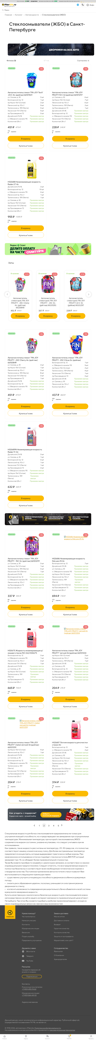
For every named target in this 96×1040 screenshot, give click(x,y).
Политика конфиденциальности (48, 1028)
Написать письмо (29, 920)
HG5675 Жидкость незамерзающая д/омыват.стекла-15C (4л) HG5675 (25, 651)
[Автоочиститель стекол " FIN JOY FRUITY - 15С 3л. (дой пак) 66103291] (26, 546)
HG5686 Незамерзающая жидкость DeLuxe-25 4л (68, 559)
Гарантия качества (61, 928)
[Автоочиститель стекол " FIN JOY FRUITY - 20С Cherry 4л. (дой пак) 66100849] (26, 345)
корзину (25, 139)
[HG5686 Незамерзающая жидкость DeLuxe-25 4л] (70, 546)
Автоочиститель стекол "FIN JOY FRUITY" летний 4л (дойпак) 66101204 (69, 651)
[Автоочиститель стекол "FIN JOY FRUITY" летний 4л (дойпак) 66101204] (70, 638)
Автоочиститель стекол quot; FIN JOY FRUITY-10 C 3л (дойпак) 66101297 (76, 301)
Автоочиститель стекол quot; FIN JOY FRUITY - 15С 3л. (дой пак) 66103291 (48, 301)
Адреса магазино (30, 1002)
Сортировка (82, 61)
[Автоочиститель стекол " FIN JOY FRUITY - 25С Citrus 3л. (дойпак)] (70, 345)
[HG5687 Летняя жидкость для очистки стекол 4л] (70, 729)
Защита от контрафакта (63, 936)
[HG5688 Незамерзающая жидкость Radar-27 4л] (26, 169)
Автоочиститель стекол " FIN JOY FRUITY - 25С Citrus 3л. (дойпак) (67, 358)
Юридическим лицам (30, 928)
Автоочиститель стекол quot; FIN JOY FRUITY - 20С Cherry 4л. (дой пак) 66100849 (20, 303)
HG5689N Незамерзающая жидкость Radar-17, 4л (25, 450)
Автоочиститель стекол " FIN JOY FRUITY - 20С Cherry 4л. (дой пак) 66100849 (23, 360)
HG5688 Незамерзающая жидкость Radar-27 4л (24, 183)
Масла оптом (59, 916)
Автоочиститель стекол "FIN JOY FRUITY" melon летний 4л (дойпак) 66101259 (23, 745)
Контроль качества (62, 932)
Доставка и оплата (61, 920)
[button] (7, 294)
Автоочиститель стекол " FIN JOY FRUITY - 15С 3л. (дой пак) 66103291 (24, 559)
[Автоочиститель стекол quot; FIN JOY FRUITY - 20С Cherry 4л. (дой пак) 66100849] (20, 283)
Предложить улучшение (31, 940)
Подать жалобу (28, 936)
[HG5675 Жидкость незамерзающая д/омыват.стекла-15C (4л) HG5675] (26, 638)
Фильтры (10, 61)
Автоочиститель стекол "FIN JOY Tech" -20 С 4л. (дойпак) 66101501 (25, 93)
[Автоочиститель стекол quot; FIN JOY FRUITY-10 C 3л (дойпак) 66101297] (76, 283)
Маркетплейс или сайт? (63, 940)
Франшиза (58, 951)
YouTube (29, 961)
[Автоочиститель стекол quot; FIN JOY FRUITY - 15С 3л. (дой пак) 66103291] (48, 283)
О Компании (59, 955)
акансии (26, 932)
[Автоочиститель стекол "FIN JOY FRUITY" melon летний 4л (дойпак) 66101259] (26, 729)
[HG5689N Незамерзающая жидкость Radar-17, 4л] (26, 437)
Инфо (92, 5)
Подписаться (31, 976)
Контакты (26, 924)
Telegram (29, 956)
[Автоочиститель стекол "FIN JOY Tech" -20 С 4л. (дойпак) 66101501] (26, 79)
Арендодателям (60, 959)
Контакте (30, 951)
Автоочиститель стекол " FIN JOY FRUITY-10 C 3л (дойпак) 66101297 (67, 93)
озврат (57, 924)
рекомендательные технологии (62, 1030)
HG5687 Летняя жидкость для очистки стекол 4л (70, 743)
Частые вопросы (28, 916)
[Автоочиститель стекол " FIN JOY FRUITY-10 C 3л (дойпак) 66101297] (70, 79)
